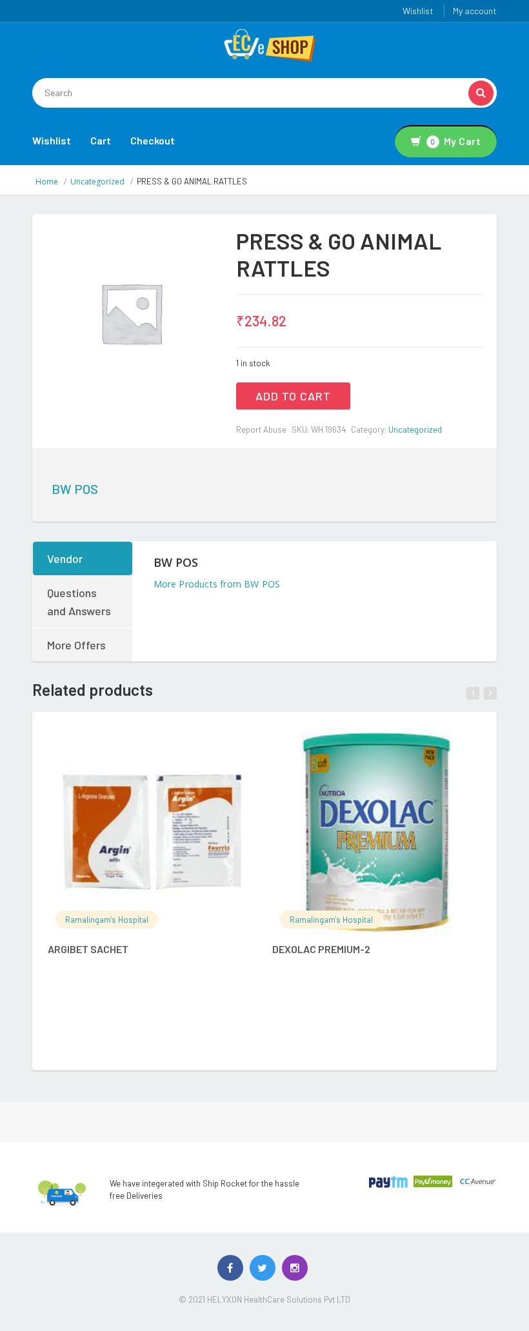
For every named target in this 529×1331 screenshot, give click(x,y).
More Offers (76, 645)
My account (475, 10)
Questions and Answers (79, 602)
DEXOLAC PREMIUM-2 (321, 949)
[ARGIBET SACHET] (152, 832)
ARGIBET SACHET (88, 949)
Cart (100, 140)
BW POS (75, 489)
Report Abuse (261, 429)
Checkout (152, 140)
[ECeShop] (269, 44)
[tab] (83, 558)
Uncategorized (97, 181)
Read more (165, 745)
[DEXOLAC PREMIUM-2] (376, 832)
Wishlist (418, 10)
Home (46, 181)
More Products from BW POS (217, 584)
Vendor (65, 558)
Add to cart (293, 396)
